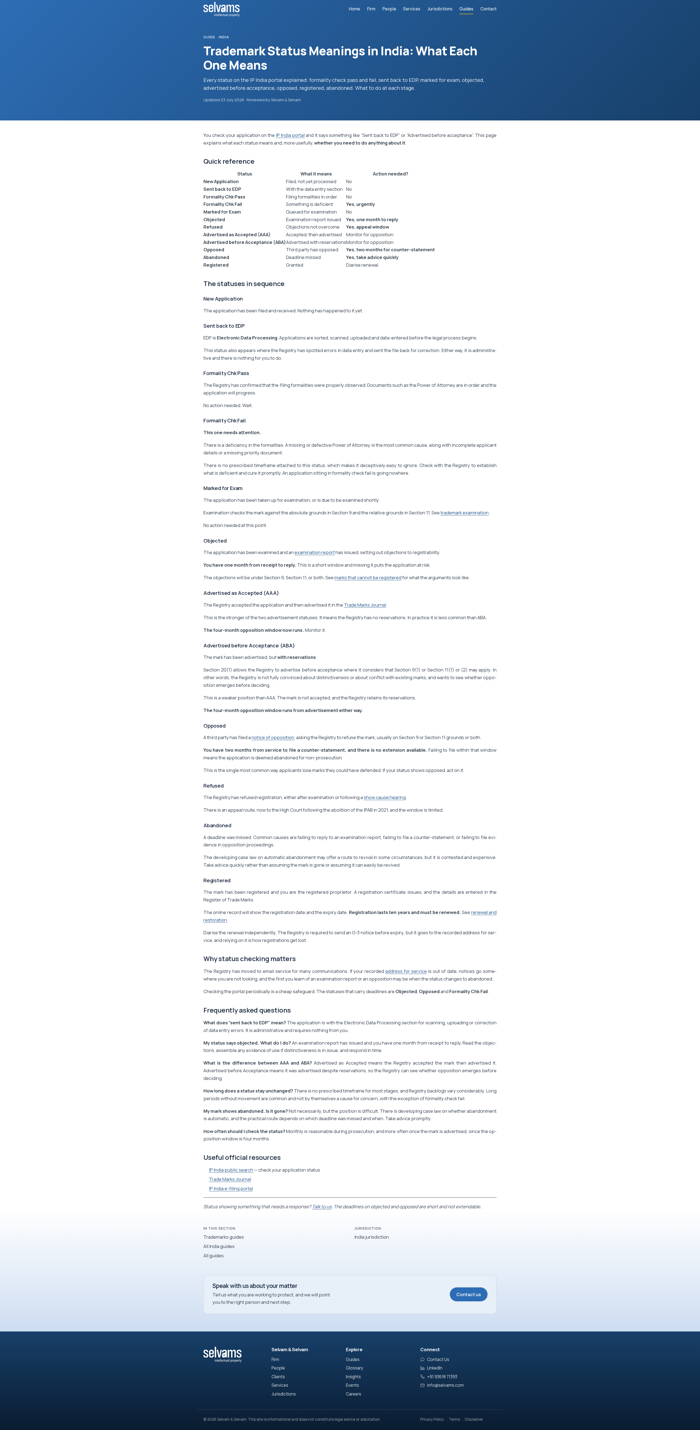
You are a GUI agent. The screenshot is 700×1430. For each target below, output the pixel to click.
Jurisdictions (440, 9)
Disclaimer (474, 1419)
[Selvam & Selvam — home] (221, 9)
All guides (213, 1255)
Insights (353, 1377)
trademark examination (465, 512)
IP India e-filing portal (231, 1188)
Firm (371, 9)
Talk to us (322, 1206)
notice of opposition (273, 737)
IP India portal (290, 135)
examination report (314, 552)
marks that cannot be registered (367, 577)
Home (354, 9)
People (389, 9)
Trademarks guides (223, 1237)
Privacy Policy (432, 1419)
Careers (353, 1394)
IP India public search (231, 1170)
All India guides (219, 1246)
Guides (466, 9)
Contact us (468, 1294)
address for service (406, 971)
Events (352, 1385)
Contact (488, 9)
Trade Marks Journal (365, 605)
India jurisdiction (371, 1237)
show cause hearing (385, 797)
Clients (278, 1377)
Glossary (354, 1368)
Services (411, 9)
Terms (454, 1419)
